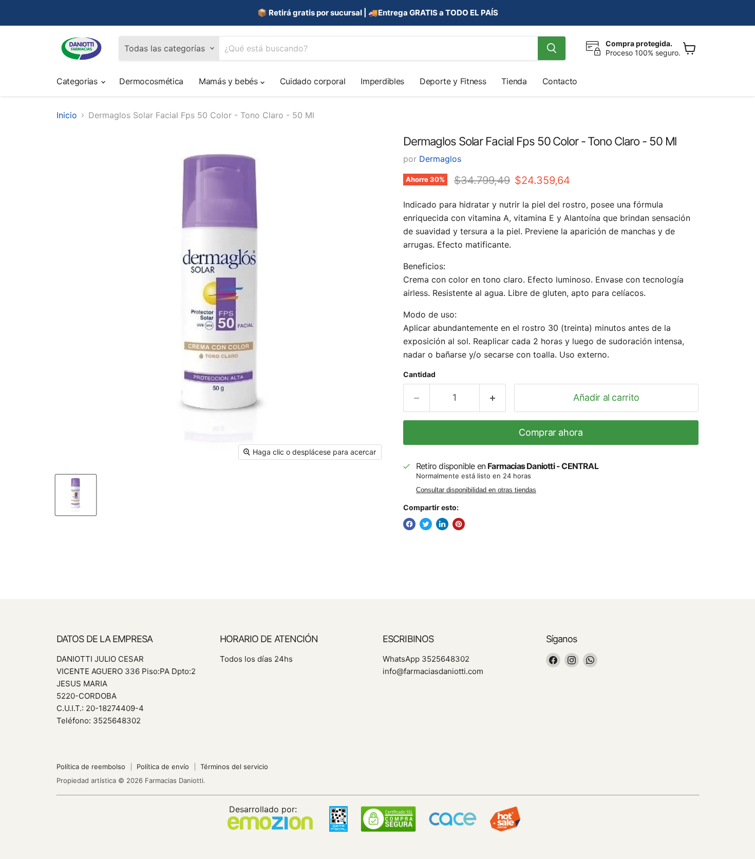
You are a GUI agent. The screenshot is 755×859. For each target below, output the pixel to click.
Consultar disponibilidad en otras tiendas (476, 490)
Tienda (513, 81)
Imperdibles (382, 81)
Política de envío (163, 766)
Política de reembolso (90, 766)
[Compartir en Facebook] (409, 524)
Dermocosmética (151, 81)
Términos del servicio (234, 766)
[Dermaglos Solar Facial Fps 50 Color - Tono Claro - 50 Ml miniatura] (75, 495)
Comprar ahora (550, 432)
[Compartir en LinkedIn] (442, 524)
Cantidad (419, 374)
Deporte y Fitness (453, 81)
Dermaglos (440, 159)
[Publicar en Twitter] (426, 524)
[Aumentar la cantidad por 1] (493, 398)
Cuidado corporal (313, 81)
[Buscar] (551, 48)
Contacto (559, 81)
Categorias (78, 81)
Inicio (66, 115)
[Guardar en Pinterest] (458, 524)
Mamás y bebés (229, 81)
